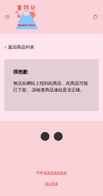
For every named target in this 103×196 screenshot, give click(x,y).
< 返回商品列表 (19, 47)
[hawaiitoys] (26, 17)
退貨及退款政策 (55, 173)
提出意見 (51, 184)
